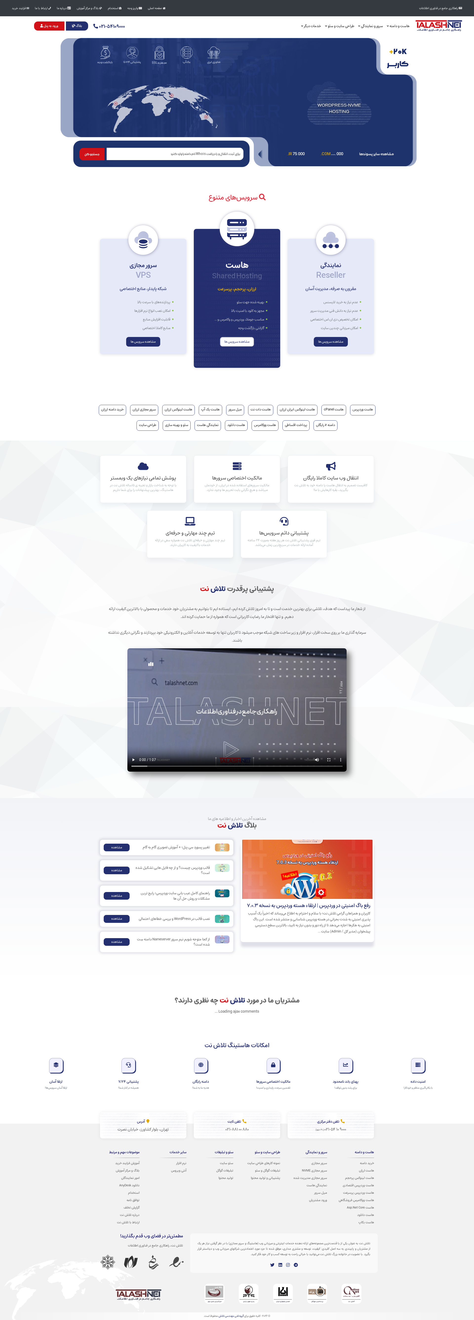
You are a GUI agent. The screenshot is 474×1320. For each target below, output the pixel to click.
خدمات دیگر (312, 26)
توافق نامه (133, 1200)
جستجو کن (91, 154)
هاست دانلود (365, 1215)
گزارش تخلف (131, 1207)
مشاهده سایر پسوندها (376, 154)
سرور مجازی (319, 1163)
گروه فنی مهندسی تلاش (231, 1316)
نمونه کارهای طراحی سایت (263, 1163)
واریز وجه (133, 8)
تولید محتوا (225, 1178)
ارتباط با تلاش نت (128, 1222)
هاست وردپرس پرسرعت (358, 1193)
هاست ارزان (366, 1170)
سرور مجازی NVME (314, 1170)
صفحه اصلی (155, 8)
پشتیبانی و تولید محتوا (265, 1178)
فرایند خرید (19, 8)
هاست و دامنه (399, 26)
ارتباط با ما (41, 8)
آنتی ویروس (178, 1170)
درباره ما (62, 8)
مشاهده (116, 847)
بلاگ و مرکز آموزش (88, 8)
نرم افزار (181, 1163)
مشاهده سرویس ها (330, 342)
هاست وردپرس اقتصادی (358, 1185)
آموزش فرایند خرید (127, 1163)
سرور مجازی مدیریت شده (310, 1178)
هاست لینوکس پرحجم (359, 1178)
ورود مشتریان (318, 1200)
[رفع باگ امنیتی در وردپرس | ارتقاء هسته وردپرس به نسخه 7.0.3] (307, 869)
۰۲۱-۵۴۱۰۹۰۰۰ (111, 26)
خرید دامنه (367, 1163)
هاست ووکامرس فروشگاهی (356, 1200)
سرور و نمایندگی (371, 26)
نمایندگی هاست (317, 1185)
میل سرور (320, 1193)
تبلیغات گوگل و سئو (267, 1170)
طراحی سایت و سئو (340, 26)
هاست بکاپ (366, 1222)
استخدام (113, 8)
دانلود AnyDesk (129, 1185)
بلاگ (78, 26)
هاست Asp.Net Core (360, 1207)
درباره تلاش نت (129, 1215)
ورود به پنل (50, 26)
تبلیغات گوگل (224, 1170)
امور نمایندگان (130, 1178)
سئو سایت (226, 1163)
